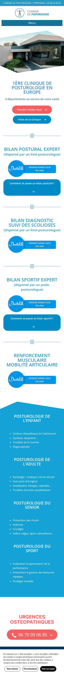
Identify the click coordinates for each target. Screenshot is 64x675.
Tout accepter (48, 669)
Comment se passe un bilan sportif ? (32, 318)
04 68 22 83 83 (54, 3)
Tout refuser (12, 669)
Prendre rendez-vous (29, 109)
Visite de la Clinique (29, 119)
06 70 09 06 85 (32, 635)
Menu (32, 23)
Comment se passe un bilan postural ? (32, 183)
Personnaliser (30, 669)
